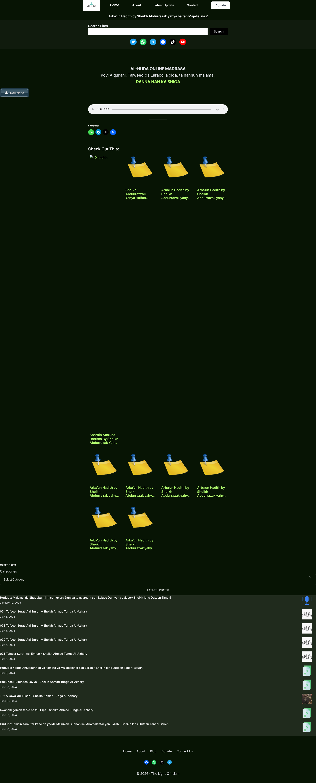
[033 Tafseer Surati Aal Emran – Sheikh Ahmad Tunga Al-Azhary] (307, 629)
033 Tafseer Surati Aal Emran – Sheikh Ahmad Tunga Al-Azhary (44, 625)
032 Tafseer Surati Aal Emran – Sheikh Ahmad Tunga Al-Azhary (44, 639)
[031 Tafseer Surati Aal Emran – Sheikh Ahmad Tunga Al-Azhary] (307, 657)
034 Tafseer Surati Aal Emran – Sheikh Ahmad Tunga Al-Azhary (44, 611)
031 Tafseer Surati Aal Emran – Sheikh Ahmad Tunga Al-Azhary (43, 653)
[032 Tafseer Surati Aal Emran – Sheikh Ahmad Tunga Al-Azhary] (307, 643)
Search (219, 31)
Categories (8, 571)
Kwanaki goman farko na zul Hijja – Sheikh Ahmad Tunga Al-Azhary (46, 710)
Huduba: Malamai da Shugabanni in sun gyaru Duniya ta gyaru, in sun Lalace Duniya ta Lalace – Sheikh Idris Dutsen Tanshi (85, 597)
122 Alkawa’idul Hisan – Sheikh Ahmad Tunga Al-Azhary (39, 696)
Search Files (98, 26)
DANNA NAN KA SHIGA (158, 81)
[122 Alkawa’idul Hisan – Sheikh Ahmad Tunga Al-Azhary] (307, 699)
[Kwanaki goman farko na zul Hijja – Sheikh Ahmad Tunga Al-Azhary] (307, 713)
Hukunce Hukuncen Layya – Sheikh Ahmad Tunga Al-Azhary (42, 682)
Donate (220, 5)
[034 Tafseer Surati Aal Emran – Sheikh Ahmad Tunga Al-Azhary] (307, 615)
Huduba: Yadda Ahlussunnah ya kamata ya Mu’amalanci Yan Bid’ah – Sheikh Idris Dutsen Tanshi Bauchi (71, 668)
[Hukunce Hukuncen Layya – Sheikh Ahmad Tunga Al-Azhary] (307, 685)
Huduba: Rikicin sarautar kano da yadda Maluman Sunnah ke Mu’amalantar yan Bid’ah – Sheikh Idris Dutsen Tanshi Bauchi (84, 724)
